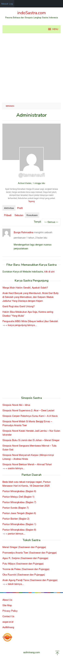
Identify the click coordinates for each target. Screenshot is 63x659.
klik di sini (49, 271)
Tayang (31, 201)
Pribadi (7, 215)
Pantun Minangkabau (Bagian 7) (19, 502)
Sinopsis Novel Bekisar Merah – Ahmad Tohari (27, 464)
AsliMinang (8, 627)
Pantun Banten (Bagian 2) (15, 518)
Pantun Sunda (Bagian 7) (15, 507)
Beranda (10, 106)
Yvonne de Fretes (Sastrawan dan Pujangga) (25, 569)
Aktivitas (9, 208)
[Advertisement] (31, 68)
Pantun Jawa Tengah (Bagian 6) (19, 513)
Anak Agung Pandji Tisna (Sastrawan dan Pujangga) (30, 580)
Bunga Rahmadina (23, 232)
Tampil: (37, 221)
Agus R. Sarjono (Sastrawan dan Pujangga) (25, 558)
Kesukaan (32, 215)
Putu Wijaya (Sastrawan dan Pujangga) (23, 563)
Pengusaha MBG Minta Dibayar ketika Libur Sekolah (30, 321)
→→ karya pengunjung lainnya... (19, 325)
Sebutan (19, 215)
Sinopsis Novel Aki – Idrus (16, 404)
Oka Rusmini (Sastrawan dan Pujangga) (23, 574)
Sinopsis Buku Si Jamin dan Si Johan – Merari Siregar (30, 440)
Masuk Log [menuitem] (7, 3)
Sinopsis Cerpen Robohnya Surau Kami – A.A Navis (30, 415)
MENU (55, 29)
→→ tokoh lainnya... (13, 583)
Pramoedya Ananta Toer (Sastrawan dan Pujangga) (29, 552)
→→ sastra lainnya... (13, 468)
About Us (7, 599)
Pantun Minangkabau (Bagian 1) (19, 524)
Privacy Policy (10, 610)
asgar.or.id (7, 621)
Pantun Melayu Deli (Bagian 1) (18, 496)
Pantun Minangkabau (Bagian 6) (19, 491)
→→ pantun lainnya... (13, 533)
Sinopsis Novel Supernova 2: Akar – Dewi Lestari (28, 410)
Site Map (7, 605)
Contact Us (8, 616)
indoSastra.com (31, 13)
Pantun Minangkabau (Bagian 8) (19, 529)
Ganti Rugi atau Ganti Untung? (18, 306)
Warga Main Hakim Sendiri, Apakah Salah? (25, 287)
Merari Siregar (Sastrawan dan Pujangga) (24, 547)
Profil (20, 208)
